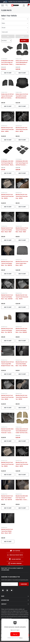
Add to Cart (8, 73)
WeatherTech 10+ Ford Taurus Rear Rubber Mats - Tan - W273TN (7, 497)
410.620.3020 (5, 570)
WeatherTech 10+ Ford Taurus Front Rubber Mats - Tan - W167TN (7, 330)
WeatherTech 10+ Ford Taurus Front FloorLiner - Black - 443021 (7, 129)
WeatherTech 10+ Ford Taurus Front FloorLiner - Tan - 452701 (7, 196)
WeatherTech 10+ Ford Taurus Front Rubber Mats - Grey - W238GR (21, 330)
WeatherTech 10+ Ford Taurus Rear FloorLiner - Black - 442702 (22, 129)
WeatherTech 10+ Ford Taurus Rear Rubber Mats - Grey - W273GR (21, 363)
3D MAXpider (4, 58)
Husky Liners (19, 58)
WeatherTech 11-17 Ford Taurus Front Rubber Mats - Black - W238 (22, 229)
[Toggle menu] (2, 5)
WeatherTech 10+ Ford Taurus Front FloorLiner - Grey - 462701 (22, 296)
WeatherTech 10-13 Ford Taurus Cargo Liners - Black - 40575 (22, 263)
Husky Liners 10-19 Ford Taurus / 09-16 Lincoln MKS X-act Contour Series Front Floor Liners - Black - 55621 (7, 98)
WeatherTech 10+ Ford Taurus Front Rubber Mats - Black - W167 (7, 229)
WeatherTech (4, 125)
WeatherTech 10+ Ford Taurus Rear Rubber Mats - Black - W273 (7, 531)
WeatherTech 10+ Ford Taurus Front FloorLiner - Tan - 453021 (7, 464)
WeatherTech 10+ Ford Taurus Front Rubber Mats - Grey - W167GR (7, 296)
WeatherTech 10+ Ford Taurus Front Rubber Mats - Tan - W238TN (7, 263)
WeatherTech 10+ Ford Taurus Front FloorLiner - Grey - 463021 (7, 397)
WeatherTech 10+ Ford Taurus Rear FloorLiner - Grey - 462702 (22, 196)
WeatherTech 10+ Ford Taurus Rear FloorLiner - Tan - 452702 (22, 397)
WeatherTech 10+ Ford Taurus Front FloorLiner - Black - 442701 (22, 464)
